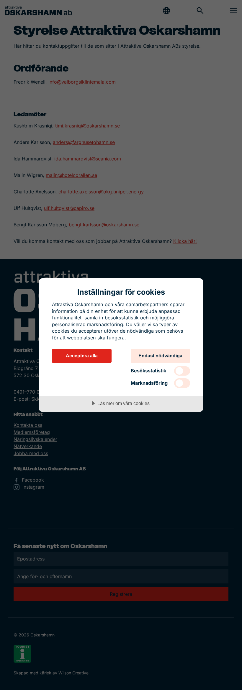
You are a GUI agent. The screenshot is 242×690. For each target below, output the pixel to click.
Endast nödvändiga (160, 355)
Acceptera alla (82, 355)
